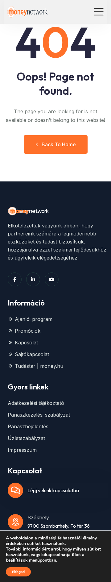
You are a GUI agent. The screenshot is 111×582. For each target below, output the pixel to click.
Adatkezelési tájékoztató (36, 403)
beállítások (17, 560)
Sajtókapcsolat (32, 354)
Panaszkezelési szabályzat (39, 415)
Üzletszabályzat (26, 438)
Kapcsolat (26, 342)
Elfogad (18, 571)
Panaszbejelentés (28, 426)
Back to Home (59, 144)
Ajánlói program (33, 319)
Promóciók (27, 331)
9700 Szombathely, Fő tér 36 (58, 526)
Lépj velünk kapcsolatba (53, 490)
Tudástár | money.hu (39, 366)
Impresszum (22, 450)
